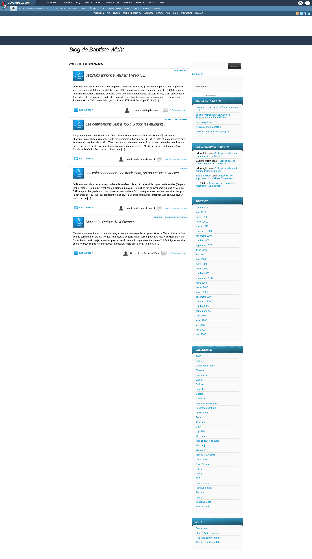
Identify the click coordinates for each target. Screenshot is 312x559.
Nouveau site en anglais (208, 127)
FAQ (108, 13)
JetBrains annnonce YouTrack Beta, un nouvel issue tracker (132, 173)
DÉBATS (160, 13)
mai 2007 (200, 329)
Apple (199, 361)
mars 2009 (201, 264)
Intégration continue (206, 408)
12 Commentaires (177, 253)
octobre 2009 (202, 240)
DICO (175, 13)
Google (199, 393)
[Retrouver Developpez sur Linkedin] (308, 13)
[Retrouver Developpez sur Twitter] (301, 13)
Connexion (197, 74)
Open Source (202, 464)
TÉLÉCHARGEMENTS (132, 13)
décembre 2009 (204, 231)
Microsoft (73, 8)
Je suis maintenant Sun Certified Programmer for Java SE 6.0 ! (213, 116)
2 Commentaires (178, 110)
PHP (198, 478)
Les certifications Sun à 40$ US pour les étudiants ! (125, 124)
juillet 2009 (201, 250)
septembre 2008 (204, 278)
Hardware (200, 398)
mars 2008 (201, 282)
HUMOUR (199, 13)
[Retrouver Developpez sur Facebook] (305, 13)
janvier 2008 (202, 292)
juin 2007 (200, 325)
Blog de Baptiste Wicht (96, 49)
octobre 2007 (202, 306)
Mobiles (145, 8)
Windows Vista (203, 501)
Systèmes (157, 8)
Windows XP (202, 506)
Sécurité (200, 492)
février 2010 (202, 221)
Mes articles (202, 436)
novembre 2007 (204, 301)
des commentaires (208, 537)
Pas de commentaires (175, 159)
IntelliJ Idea (180, 71)
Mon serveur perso (205, 455)
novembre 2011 (204, 207)
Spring (199, 497)
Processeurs (202, 483)
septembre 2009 (204, 245)
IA (57, 8)
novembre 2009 (204, 235)
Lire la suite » (86, 110)
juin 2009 (200, 254)
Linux (198, 426)
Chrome (200, 370)
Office (136, 8)
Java (83, 8)
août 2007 (201, 315)
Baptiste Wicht (203, 175)
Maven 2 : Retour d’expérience (110, 222)
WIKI (168, 13)
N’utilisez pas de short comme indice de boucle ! (216, 154)
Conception (201, 375)
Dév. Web (92, 8)
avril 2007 (201, 334)
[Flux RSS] (297, 13)
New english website (206, 122)
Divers (167, 119)
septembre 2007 (204, 311)
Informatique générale (207, 403)
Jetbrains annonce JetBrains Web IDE (116, 75)
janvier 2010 (202, 226)
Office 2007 (202, 459)
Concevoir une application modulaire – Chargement (214, 177)
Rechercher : (202, 86)
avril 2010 (201, 212)
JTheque (158, 217)
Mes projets (171, 217)
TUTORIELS (99, 13)
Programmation (114, 8)
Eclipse (199, 384)
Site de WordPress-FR (207, 542)
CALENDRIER (186, 13)
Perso (183, 119)
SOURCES (148, 13)
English (199, 389)
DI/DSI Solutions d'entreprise (31, 8)
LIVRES (116, 13)
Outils (183, 168)
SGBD (127, 8)
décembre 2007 (204, 296)
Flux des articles (207, 533)
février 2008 (202, 287)
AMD (198, 356)
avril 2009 (201, 259)
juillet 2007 (201, 320)
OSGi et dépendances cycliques (212, 131)
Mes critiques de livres (207, 440)
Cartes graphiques (205, 365)
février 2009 (202, 268)
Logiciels (200, 431)
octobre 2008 (202, 273)
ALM (63, 8)
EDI (102, 8)
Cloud (49, 8)
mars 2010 (201, 217)
